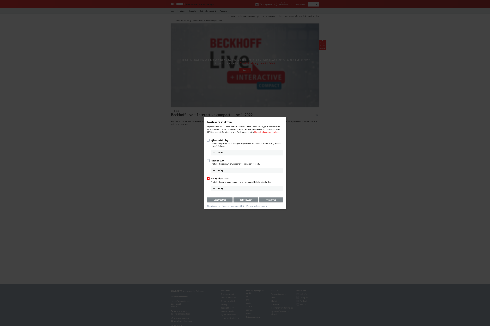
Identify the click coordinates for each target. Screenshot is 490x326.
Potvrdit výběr (246, 199)
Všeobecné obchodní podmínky (256, 206)
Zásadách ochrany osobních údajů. (267, 132)
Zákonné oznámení (213, 206)
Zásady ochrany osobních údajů (233, 206)
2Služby (220, 188)
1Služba (220, 152)
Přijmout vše (271, 199)
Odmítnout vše (220, 199)
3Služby (220, 170)
